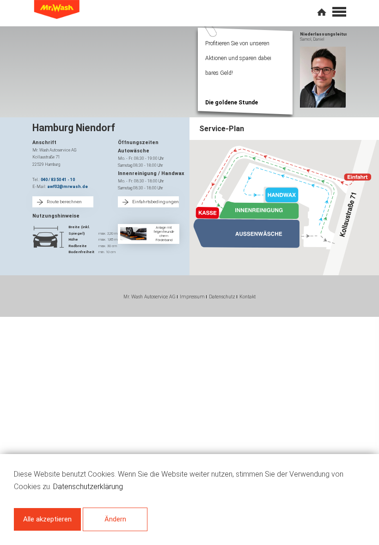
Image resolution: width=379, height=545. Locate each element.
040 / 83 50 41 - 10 (58, 179)
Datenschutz (222, 297)
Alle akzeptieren (47, 519)
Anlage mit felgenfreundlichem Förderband (163, 233)
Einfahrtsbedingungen (155, 201)
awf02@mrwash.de (67, 186)
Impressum (192, 297)
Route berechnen (64, 201)
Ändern (115, 519)
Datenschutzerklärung (88, 486)
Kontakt (247, 297)
